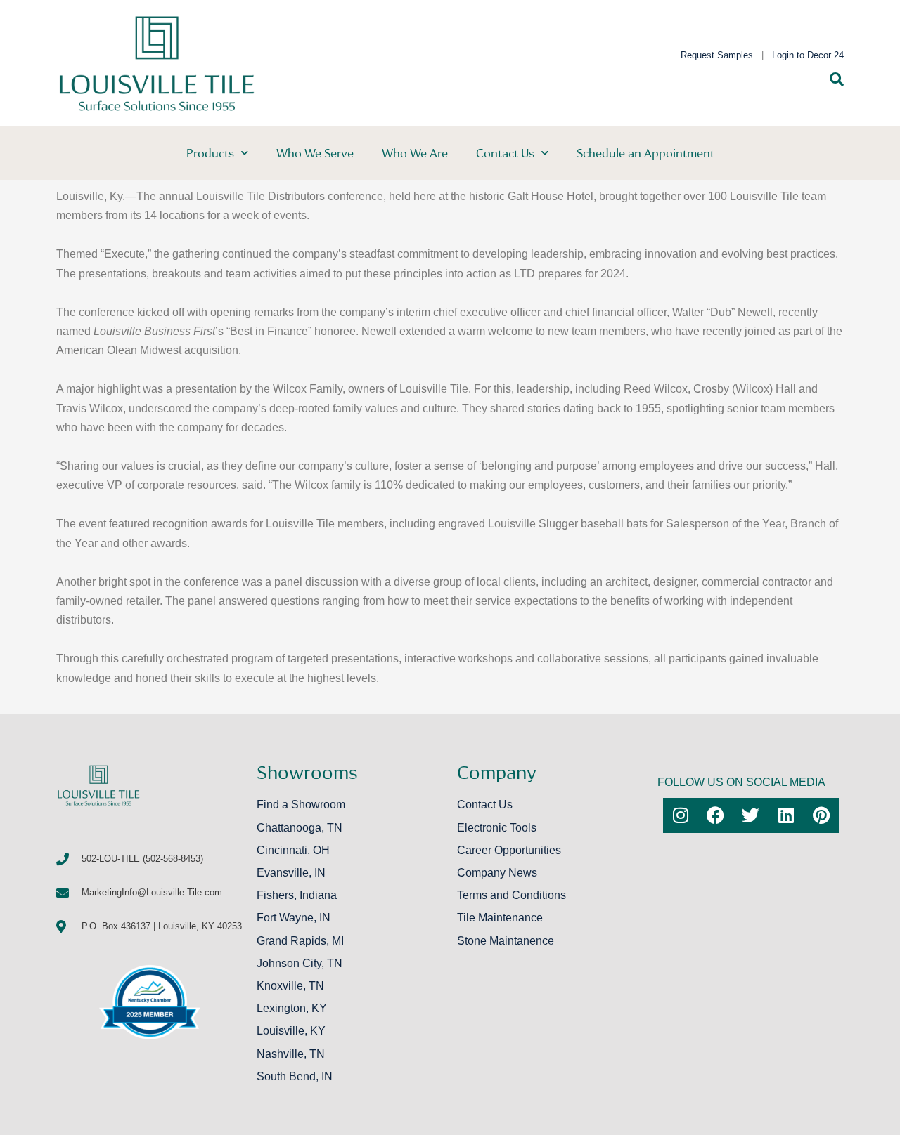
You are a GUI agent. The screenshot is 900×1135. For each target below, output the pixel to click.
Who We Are (415, 153)
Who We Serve (315, 153)
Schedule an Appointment (645, 153)
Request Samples (717, 55)
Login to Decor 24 (808, 55)
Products (210, 153)
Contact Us (505, 153)
